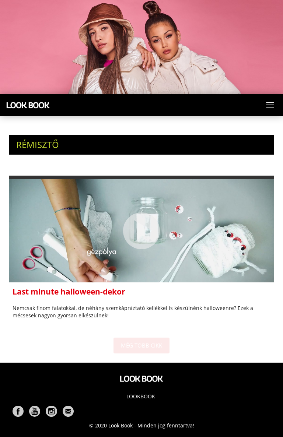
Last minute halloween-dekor (69, 291)
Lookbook (140, 396)
